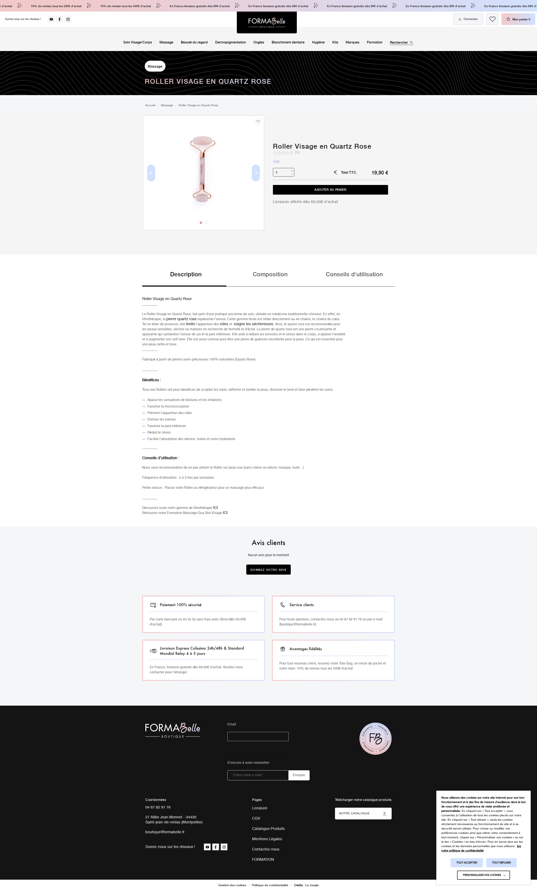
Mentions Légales (267, 839)
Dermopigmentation (230, 42)
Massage (166, 42)
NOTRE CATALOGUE (354, 813)
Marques (352, 42)
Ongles (258, 42)
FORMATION (263, 860)
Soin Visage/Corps (137, 42)
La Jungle (312, 885)
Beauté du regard (194, 42)
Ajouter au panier (330, 189)
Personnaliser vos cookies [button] (482, 875)
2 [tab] (206, 222)
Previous (151, 179)
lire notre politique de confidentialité (481, 848)
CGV (256, 819)
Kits (335, 42)
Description (186, 274)
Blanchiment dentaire (288, 42)
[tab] (184, 278)
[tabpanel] (203, 164)
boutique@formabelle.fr (165, 832)
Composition (270, 274)
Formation (374, 42)
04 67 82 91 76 (158, 807)
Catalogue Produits (268, 829)
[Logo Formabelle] (267, 22)
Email (231, 724)
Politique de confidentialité (270, 885)
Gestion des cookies (232, 885)
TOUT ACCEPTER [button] (466, 863)
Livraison (259, 808)
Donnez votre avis (268, 569)
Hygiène (318, 42)
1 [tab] (201, 222)
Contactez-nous (265, 849)
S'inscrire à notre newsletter (248, 763)
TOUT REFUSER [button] (501, 863)
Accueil (150, 105)
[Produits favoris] (492, 19)
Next (256, 179)
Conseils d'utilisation (354, 274)
